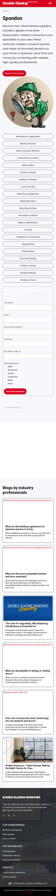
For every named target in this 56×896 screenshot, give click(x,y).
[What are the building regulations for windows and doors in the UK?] (28, 511)
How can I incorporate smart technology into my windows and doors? (27, 719)
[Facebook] (3, 816)
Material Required (11, 363)
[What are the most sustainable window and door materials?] (28, 558)
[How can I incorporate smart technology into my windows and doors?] (28, 703)
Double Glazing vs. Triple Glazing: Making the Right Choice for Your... (27, 767)
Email (7, 315)
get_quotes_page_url (12, 351)
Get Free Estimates (15, 391)
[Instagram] (9, 816)
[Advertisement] (28, 450)
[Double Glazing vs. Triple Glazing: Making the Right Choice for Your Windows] (28, 750)
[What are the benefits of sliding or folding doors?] (28, 655)
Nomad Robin (28, 893)
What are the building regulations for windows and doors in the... (25, 528)
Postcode (8, 339)
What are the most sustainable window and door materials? (26, 575)
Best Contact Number (13, 327)
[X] (14, 816)
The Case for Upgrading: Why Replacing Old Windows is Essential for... (26, 625)
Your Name (9, 303)
